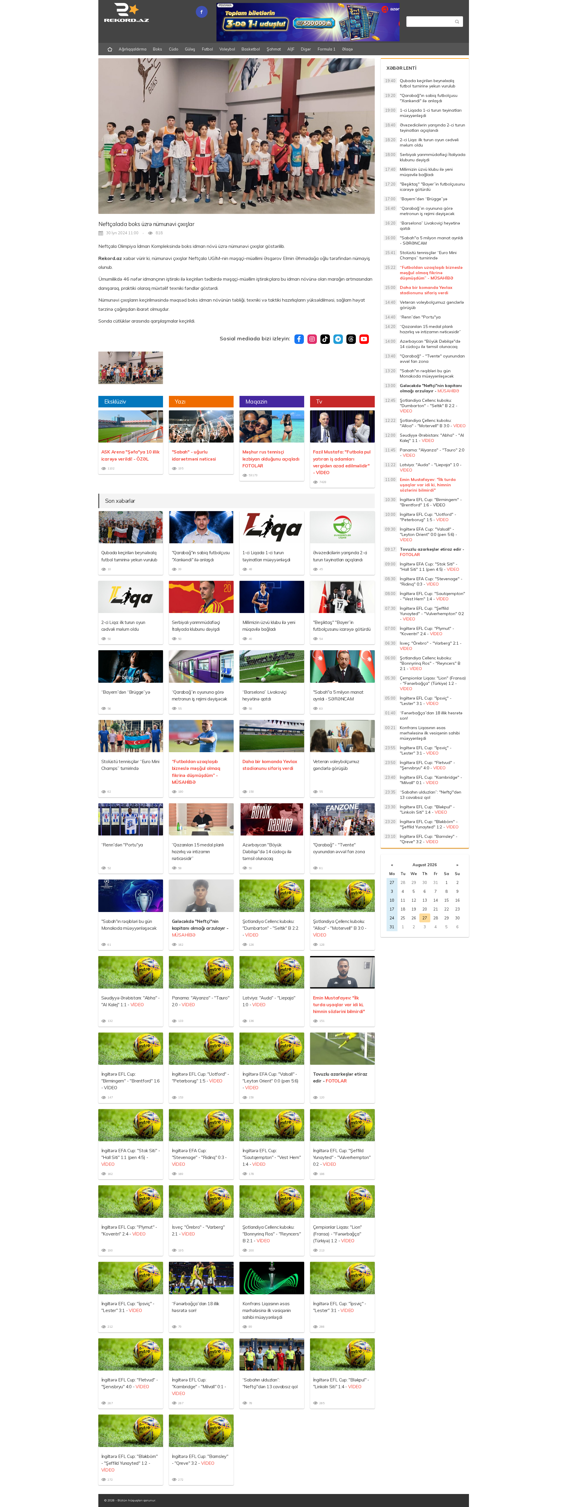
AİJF (290, 49)
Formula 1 (326, 49)
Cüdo (173, 49)
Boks (157, 49)
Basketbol (251, 49)
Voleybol (227, 49)
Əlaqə (347, 49)
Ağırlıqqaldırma (132, 49)
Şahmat (274, 49)
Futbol (207, 49)
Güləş (190, 49)
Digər (306, 49)
